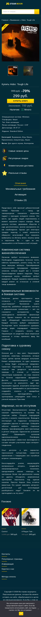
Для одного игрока (15, 143)
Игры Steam (27, 137)
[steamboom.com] (15, 4)
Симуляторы (19, 140)
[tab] (20, 183)
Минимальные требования (20, 189)
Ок (21, 614)
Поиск (36, 11)
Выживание (14, 20)
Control (4, 531)
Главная (5, 20)
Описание (20, 183)
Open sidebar (36, 20)
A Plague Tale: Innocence (27, 532)
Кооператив (29, 143)
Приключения (7, 140)
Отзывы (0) (20, 200)
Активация (20, 194)
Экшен (27, 140)
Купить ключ (20, 101)
